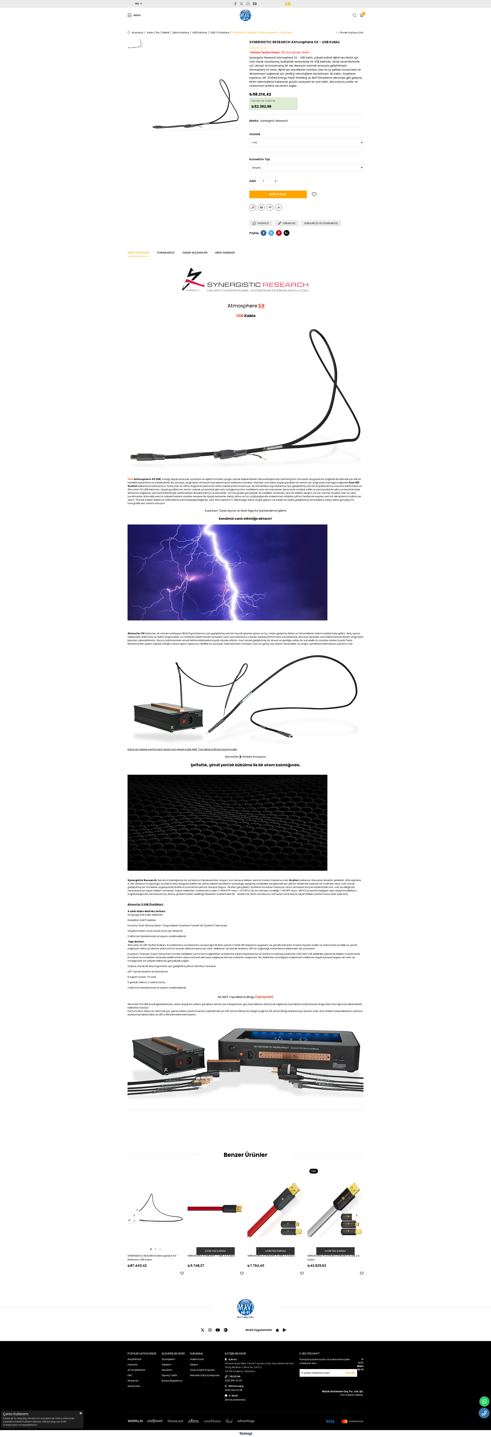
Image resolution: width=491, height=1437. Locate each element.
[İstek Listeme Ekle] (261, 207)
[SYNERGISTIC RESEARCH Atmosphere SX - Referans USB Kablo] (156, 1209)
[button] (151, 1249)
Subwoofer (134, 1386)
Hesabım (167, 1370)
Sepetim (166, 1364)
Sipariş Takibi (169, 1375)
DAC (130, 1375)
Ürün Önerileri (225, 252)
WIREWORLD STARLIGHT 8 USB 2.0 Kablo (271, 1256)
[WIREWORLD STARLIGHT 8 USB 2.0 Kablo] (275, 1209)
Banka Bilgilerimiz (172, 1380)
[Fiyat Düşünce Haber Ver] (278, 207)
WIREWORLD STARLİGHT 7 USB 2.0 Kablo (211, 1256)
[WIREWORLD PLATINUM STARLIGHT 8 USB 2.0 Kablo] (335, 1209)
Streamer (133, 1380)
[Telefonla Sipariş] (252, 207)
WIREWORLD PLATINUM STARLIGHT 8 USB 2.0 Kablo (333, 1257)
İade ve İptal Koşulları (202, 1370)
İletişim (194, 1364)
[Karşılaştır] (270, 207)
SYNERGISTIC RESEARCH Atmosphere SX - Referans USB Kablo (153, 1257)
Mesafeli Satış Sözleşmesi (205, 1375)
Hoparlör (133, 1364)
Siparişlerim (168, 1359)
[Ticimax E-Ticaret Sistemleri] (245, 1434)
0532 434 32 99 (233, 1390)
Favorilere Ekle (182, 1273)
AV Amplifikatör (136, 1370)
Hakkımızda (197, 1359)
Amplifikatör (135, 1359)
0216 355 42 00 (233, 1380)
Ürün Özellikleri (138, 252)
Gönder (350, 1373)
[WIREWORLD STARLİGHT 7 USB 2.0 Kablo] (216, 1209)
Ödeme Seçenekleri (194, 252)
